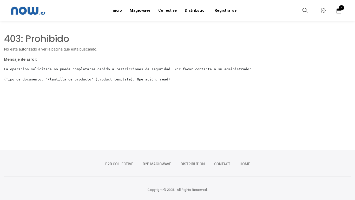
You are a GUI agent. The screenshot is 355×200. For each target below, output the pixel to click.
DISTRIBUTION (193, 164)
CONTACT (222, 164)
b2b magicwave (157, 164)
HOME (245, 164)
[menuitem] (117, 10)
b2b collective (119, 164)
